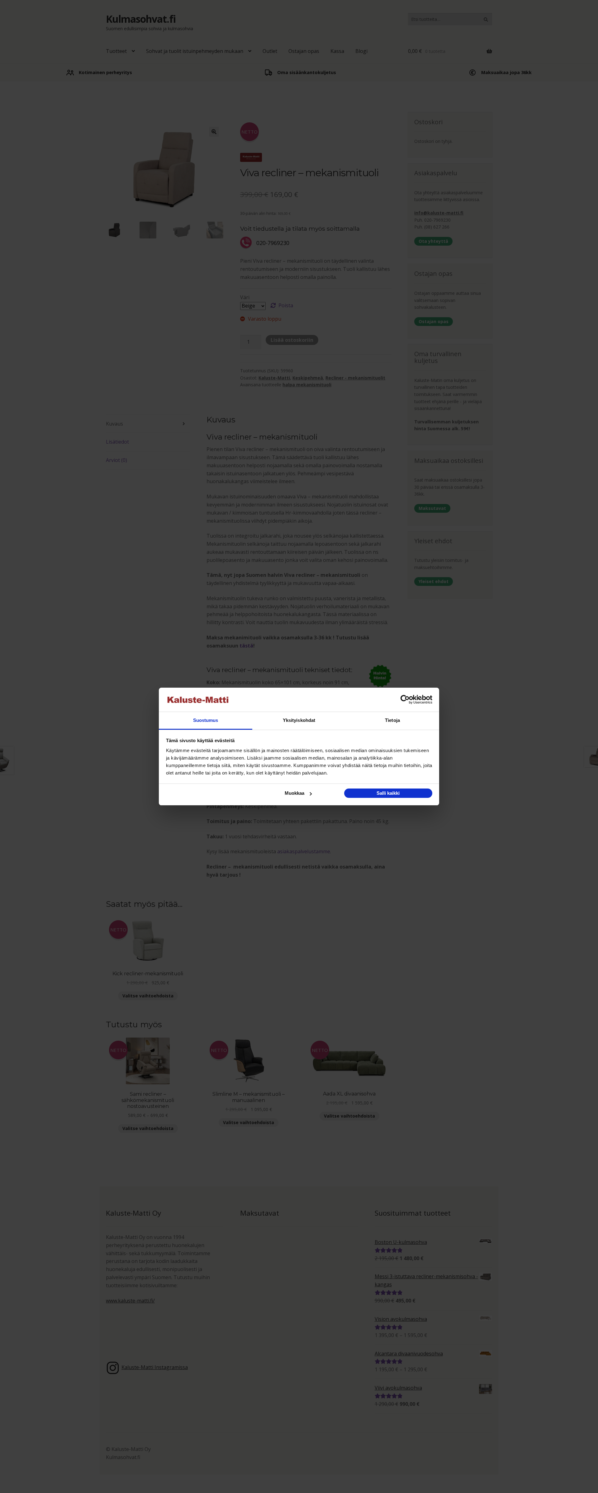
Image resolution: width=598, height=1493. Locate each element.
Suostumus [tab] (205, 720)
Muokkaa (294, 793)
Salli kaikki (388, 793)
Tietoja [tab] (392, 720)
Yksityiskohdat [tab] (299, 720)
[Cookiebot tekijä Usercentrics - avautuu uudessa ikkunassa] (405, 699)
